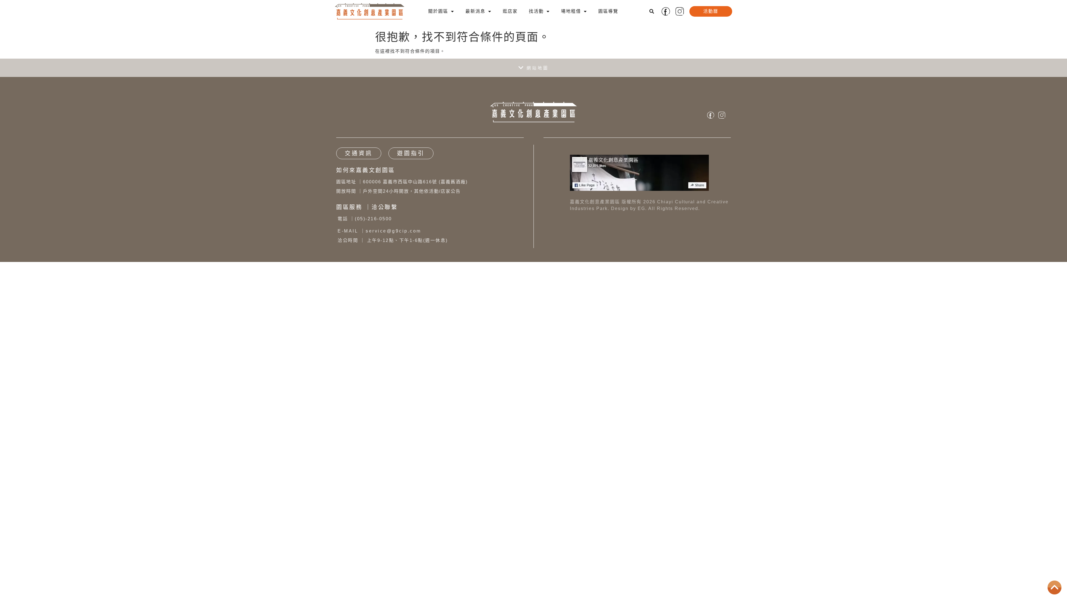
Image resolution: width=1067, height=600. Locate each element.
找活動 (536, 11)
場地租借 (571, 11)
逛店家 (510, 11)
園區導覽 (608, 11)
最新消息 (475, 11)
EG (641, 208)
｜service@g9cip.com (379, 231)
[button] (652, 11)
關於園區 (438, 11)
